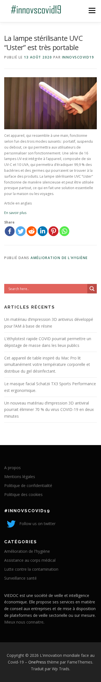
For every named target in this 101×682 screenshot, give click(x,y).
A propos (12, 467)
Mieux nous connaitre (23, 622)
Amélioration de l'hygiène (59, 257)
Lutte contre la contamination (31, 569)
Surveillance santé (20, 578)
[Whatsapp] (64, 231)
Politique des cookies (23, 494)
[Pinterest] (53, 231)
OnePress (37, 662)
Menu (91, 10)
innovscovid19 (78, 57)
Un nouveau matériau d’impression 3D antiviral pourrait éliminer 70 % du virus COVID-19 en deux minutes (49, 409)
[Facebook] (10, 231)
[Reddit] (31, 231)
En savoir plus (15, 212)
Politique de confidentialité (28, 485)
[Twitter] (21, 231)
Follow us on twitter (37, 523)
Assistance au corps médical (30, 560)
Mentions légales (19, 476)
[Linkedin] (42, 231)
